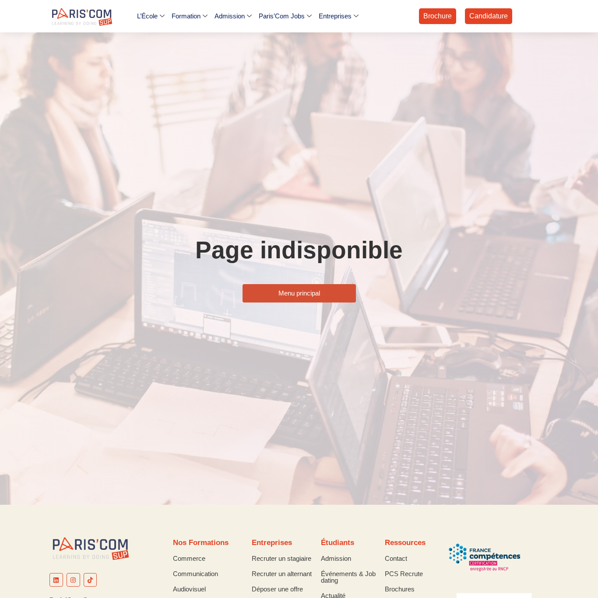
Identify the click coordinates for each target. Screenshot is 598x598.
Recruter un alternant (282, 573)
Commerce (189, 558)
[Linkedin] (56, 580)
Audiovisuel (189, 589)
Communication (195, 573)
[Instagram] (73, 580)
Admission (230, 16)
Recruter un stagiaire (281, 558)
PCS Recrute (404, 573)
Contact (396, 558)
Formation (186, 16)
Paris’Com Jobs (282, 16)
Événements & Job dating (348, 577)
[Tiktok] (90, 580)
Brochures (400, 589)
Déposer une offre (277, 589)
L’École (147, 16)
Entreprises (335, 16)
